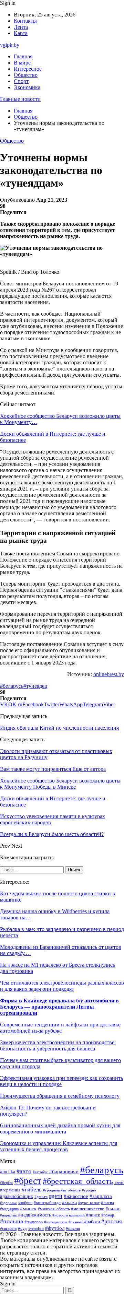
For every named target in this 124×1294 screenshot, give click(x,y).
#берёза (6, 1182)
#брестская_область (78, 1181)
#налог (113, 1208)
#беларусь (11, 686)
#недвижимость (34, 1214)
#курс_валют (89, 1203)
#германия (10, 1189)
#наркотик (8, 1215)
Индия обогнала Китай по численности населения (59, 728)
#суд (22, 1228)
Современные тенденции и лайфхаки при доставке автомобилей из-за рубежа (60, 1028)
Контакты (25, 21)
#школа (73, 1228)
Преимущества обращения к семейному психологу (60, 1096)
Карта (21, 33)
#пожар (107, 1215)
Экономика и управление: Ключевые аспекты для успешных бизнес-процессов (58, 1146)
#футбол (54, 1228)
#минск (28, 1208)
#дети (55, 1196)
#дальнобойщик (16, 1196)
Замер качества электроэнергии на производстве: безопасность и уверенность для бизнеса (58, 1045)
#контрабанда (47, 1202)
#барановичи (64, 1171)
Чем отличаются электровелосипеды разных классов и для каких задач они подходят (62, 986)
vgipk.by (9, 45)
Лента (21, 27)
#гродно (89, 1190)
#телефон (36, 1228)
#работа (92, 1221)
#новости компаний (68, 1215)
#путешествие (55, 1222)
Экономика (27, 87)
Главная (23, 56)
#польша (11, 1221)
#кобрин (25, 1202)
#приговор (33, 1222)
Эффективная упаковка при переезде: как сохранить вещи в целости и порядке (61, 1081)
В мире (22, 63)
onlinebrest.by (108, 674)
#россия (111, 1221)
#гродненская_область (62, 1190)
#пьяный (76, 1222)
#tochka (7, 1171)
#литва (107, 1202)
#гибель (32, 1189)
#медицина (9, 1209)
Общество (26, 75)
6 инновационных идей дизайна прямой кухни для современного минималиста (60, 1128)
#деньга (41, 1197)
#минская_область (54, 1209)
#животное (76, 1196)
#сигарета (8, 1228)
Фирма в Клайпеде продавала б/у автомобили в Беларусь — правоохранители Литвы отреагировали (59, 1007)
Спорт (21, 81)
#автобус (40, 1172)
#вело (119, 1182)
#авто (24, 1171)
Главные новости (20, 99)
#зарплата (101, 1196)
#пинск (93, 1214)
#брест (27, 1181)
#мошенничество (87, 1209)
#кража (69, 1202)
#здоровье (8, 1203)
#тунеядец (35, 686)
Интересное (28, 69)
